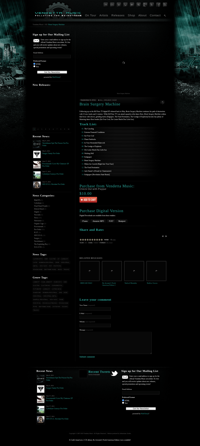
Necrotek (37, 215)
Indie (57, 262)
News (78, 15)
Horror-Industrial (46, 262)
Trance (66, 269)
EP (58, 259)
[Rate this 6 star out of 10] (92, 240)
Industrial (65, 262)
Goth (35, 262)
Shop (131, 15)
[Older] (162, 236)
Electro (52, 259)
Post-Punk (57, 266)
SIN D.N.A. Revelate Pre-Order (53, 184)
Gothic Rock (56, 289)
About (142, 15)
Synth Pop (56, 306)
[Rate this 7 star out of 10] (95, 240)
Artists (103, 15)
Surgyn (36, 238)
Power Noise (37, 269)
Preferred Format (39, 61)
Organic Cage (39, 224)
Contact (155, 15)
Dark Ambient (46, 282)
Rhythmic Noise (50, 269)
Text (37, 67)
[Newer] (165, 236)
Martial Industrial (40, 299)
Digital (36, 212)
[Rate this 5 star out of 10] (90, 240)
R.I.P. (36, 232)
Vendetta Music (38, 24)
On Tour (90, 15)
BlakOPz (37, 200)
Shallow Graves (152, 283)
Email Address (38, 53)
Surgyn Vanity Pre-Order (51, 153)
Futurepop (37, 289)
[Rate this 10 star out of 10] (102, 240)
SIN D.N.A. (38, 235)
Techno (65, 306)
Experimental (57, 285)
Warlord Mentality (131, 283)
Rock (60, 269)
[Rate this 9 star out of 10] (99, 240)
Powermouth (38, 226)
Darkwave (58, 282)
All (46, 24)
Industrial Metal (50, 296)
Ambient (36, 282)
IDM (60, 292)
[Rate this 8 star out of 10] (97, 240)
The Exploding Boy (41, 244)
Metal (35, 266)
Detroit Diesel (39, 209)
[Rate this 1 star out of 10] (81, 240)
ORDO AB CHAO (86, 283)
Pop (50, 266)
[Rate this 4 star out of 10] (88, 240)
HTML (38, 64)
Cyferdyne (37, 203)
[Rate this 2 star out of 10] (83, 240)
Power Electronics (50, 303)
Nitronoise (37, 221)
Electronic (45, 285)
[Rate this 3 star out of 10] (85, 240)
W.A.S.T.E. (38, 247)
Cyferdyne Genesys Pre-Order (53, 174)
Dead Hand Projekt (40, 206)
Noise (61, 299)
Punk (35, 306)
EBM (46, 259)
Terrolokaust (38, 241)
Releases (118, 15)
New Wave (43, 266)
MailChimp (56, 77)
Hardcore (37, 292)
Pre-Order (37, 229)
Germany (64, 259)
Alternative (38, 259)
